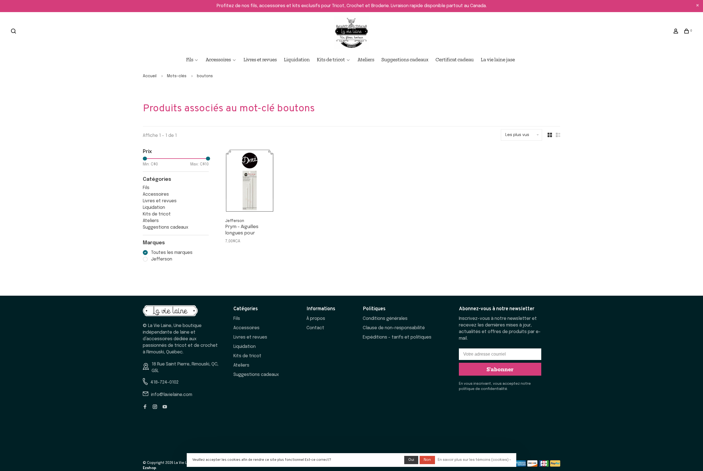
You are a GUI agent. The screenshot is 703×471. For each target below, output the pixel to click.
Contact (315, 328)
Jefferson (161, 259)
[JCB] (544, 465)
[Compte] (676, 31)
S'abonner (500, 369)
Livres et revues (260, 59)
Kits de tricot (331, 59)
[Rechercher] (14, 31)
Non (427, 460)
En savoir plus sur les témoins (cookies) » (474, 460)
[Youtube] (165, 407)
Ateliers (366, 59)
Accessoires (218, 59)
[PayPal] (555, 465)
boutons (205, 76)
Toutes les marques (172, 252)
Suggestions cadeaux (404, 59)
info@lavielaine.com (171, 394)
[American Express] (521, 465)
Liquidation (297, 59)
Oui (411, 460)
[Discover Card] (532, 465)
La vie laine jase (498, 59)
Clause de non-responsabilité (394, 328)
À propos (315, 318)
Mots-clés (176, 76)
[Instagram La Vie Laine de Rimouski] (155, 407)
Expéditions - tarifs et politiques (397, 337)
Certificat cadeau (455, 59)
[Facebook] (145, 407)
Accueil (150, 76)
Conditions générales (385, 318)
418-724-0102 (164, 382)
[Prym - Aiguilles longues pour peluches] (249, 182)
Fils (190, 59)
